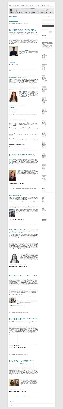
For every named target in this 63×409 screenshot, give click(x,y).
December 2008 (44, 156)
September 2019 (44, 64)
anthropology (44, 190)
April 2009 (43, 153)
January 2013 (44, 123)
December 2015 (44, 97)
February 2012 (44, 133)
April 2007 (43, 169)
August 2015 (43, 101)
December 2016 (44, 87)
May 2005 (43, 185)
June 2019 (43, 66)
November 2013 (44, 120)
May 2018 (43, 75)
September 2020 (44, 55)
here (19, 146)
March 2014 (43, 115)
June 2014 (43, 112)
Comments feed (44, 219)
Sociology (23, 188)
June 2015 (43, 102)
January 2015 (44, 108)
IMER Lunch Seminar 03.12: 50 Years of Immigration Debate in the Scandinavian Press (23, 319)
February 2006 (44, 178)
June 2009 (43, 152)
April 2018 (43, 76)
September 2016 (44, 89)
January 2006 (44, 179)
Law (42, 199)
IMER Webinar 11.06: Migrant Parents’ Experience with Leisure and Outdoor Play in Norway (22, 76)
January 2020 (44, 60)
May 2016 (43, 91)
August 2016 (43, 90)
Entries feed (43, 218)
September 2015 (44, 100)
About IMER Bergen (16, 5)
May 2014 (43, 113)
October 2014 (44, 110)
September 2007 (44, 165)
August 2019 (43, 65)
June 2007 (43, 167)
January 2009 (44, 155)
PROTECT (26, 50)
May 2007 (43, 168)
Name (43, 18)
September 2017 (44, 80)
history (43, 197)
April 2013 (43, 121)
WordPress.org (44, 220)
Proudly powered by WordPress (13, 405)
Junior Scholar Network (24, 5)
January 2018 (44, 78)
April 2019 (43, 68)
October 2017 (44, 79)
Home (10, 5)
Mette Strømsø (21, 160)
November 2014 (44, 109)
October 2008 (44, 157)
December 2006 (44, 174)
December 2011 (44, 135)
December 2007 (44, 163)
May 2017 (43, 82)
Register (43, 215)
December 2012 (44, 124)
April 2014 (43, 114)
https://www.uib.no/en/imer (13, 21)
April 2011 (43, 141)
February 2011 (44, 143)
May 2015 (43, 103)
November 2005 (44, 181)
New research (21, 114)
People (39, 5)
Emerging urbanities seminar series (47, 196)
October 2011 (44, 136)
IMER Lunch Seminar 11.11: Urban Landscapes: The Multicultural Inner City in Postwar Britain (21, 361)
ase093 (27, 23)
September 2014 (44, 111)
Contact (48, 5)
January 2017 (44, 86)
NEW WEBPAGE (13, 16)
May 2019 (43, 67)
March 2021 (43, 54)
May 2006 (43, 176)
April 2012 (43, 131)
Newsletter (43, 204)
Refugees (20, 268)
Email (43, 22)
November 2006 (44, 175)
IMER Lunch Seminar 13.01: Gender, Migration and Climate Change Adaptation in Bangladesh (23, 276)
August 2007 (43, 166)
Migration (17, 114)
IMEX (28, 170)
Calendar (31, 5)
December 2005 (44, 180)
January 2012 (44, 134)
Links (35, 5)
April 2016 (43, 92)
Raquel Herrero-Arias (22, 91)
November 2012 (44, 125)
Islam (43, 198)
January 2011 (44, 144)
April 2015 (43, 104)
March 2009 (43, 154)
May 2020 (43, 57)
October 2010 (44, 147)
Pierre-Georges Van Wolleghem (19, 38)
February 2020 (44, 59)
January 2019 (44, 71)
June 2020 (43, 56)
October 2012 (44, 126)
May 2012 (43, 130)
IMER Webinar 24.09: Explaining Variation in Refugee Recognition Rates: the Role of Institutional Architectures (22, 29)
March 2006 (43, 177)
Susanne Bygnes (11, 163)
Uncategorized (18, 23)
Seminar (24, 114)
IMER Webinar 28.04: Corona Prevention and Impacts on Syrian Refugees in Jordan (22, 194)
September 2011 (44, 137)
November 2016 (44, 88)
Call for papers (44, 191)
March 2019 (43, 69)
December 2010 (44, 145)
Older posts (11, 401)
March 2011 (43, 142)
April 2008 (43, 159)
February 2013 (44, 122)
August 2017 (43, 81)
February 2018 (44, 77)
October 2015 (44, 99)
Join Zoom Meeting (12, 107)
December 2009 (44, 148)
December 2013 (44, 119)
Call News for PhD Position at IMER (17, 120)
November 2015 (44, 98)
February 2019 (44, 70)
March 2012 (43, 132)
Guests (43, 5)
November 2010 (44, 146)
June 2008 (43, 158)
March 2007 (43, 170)
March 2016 (43, 93)
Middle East (43, 201)
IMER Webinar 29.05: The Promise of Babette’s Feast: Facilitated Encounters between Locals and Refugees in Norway (22, 156)
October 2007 (44, 164)
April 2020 (43, 58)
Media (43, 200)
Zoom (14, 185)
